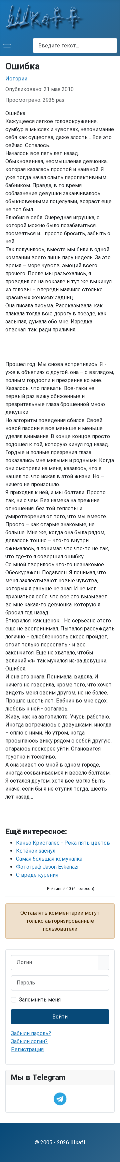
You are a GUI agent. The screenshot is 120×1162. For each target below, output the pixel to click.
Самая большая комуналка (49, 859)
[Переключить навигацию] (7, 45)
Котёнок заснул (35, 851)
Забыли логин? (29, 1041)
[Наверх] (112, 1154)
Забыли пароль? (31, 1033)
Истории (16, 78)
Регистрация (27, 1049)
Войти (60, 1016)
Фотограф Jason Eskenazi (47, 867)
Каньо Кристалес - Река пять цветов (63, 843)
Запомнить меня (40, 999)
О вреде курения (37, 875)
